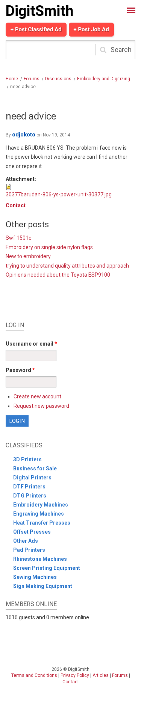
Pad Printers (29, 550)
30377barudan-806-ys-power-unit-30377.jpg (59, 194)
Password (20, 370)
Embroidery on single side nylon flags (49, 247)
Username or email (31, 344)
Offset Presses (32, 532)
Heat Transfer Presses (41, 523)
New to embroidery (28, 256)
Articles (100, 675)
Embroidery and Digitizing (103, 78)
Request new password (41, 406)
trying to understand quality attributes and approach (67, 266)
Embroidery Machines (40, 505)
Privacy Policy (75, 675)
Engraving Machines (38, 514)
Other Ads (25, 541)
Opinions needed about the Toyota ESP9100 (58, 275)
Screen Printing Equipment (46, 568)
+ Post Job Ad (91, 29)
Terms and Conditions (34, 675)
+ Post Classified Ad (36, 29)
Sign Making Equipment (42, 586)
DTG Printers (29, 496)
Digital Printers (32, 478)
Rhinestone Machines (40, 559)
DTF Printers (29, 487)
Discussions (58, 78)
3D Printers (27, 459)
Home (12, 78)
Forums (31, 78)
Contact (16, 205)
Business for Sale (35, 468)
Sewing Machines (35, 577)
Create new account (37, 396)
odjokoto (23, 134)
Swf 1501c (18, 238)
